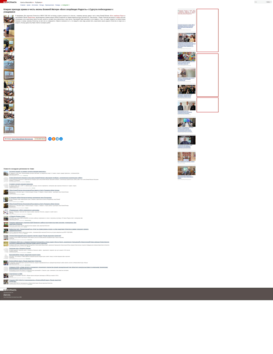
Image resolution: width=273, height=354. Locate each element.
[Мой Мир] (61, 139)
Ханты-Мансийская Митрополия (22, 139)
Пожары (57, 5)
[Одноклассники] (53, 139)
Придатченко (31, 17)
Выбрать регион (7, 295)
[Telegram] (57, 139)
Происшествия (49, 5)
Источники (35, 5)
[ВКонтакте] (50, 139)
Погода (41, 5)
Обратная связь (7, 294)
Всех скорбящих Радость (117, 15)
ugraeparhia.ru (9, 134)
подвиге (118, 17)
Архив (28, 5)
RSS (21, 297)
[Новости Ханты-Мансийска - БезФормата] (8, 2)
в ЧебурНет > (66, 5)
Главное (22, 5)
